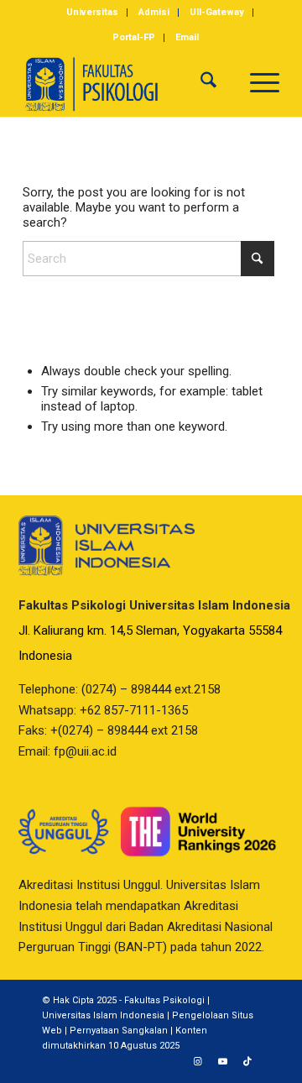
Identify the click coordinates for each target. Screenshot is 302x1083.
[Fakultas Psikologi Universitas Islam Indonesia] (125, 83)
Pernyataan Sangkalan (119, 1030)
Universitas (92, 12)
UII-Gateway (217, 12)
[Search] (208, 83)
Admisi (153, 12)
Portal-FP (133, 37)
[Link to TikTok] (247, 1062)
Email (187, 37)
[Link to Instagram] (197, 1062)
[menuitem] (93, 12)
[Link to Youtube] (222, 1062)
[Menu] (256, 83)
